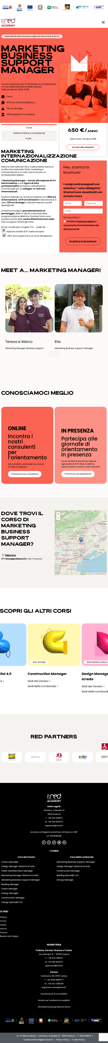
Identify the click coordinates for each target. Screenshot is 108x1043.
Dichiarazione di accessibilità (54, 994)
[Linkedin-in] (64, 842)
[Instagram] (49, 842)
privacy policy (87, 221)
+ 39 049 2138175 (55, 958)
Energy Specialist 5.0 (12, 902)
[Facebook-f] (44, 842)
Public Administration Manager (17, 870)
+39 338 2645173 (55, 821)
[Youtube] (59, 842)
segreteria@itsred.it (54, 825)
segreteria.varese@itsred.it (54, 987)
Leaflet (89, 574)
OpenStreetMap (100, 574)
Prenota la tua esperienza (78, 473)
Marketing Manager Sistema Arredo (19, 875)
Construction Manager (13, 897)
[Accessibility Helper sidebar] (105, 746)
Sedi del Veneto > (39, 681)
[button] (103, 22)
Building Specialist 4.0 (67, 875)
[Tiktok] (54, 842)
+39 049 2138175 (55, 818)
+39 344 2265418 (55, 983)
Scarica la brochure (83, 241)
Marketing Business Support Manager (20, 879)
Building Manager (10, 884)
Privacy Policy (71, 217)
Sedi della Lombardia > (43, 686)
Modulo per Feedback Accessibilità (54, 1000)
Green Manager (9, 888)
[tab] (29, 127)
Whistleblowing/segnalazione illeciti (54, 1007)
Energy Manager (9, 893)
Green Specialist (9, 861)
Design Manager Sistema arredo (18, 866)
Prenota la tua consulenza (24, 474)
